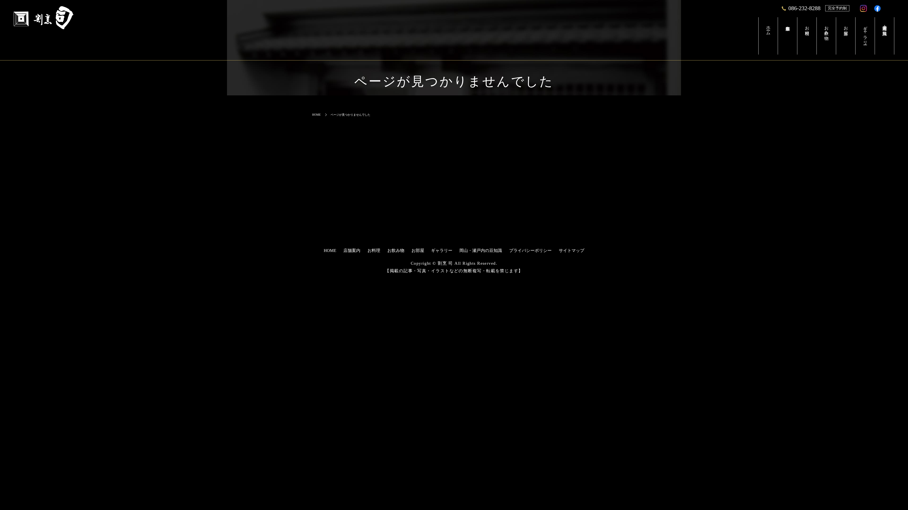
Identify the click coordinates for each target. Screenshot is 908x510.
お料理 (807, 25)
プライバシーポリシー (530, 250)
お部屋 (845, 25)
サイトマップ (571, 250)
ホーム (768, 28)
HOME (316, 114)
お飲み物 (826, 28)
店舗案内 (787, 36)
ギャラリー (865, 33)
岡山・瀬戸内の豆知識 (884, 25)
